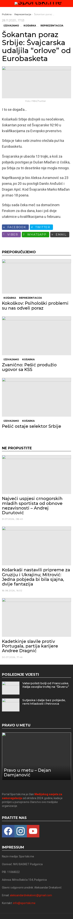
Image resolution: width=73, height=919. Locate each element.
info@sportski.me (24, 903)
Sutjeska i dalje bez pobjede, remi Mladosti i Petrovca (44, 701)
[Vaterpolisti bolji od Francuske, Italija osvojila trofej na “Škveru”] (10, 688)
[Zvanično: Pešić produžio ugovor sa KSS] (36, 335)
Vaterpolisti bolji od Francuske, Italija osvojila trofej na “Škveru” (45, 685)
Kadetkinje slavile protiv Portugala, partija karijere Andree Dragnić (30, 646)
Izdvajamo (11, 359)
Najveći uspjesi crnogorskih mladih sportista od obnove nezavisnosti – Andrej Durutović (32, 505)
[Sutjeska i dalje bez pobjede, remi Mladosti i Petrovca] (10, 704)
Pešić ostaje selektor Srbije (31, 426)
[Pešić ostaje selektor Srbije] (36, 397)
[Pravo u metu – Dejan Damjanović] (36, 756)
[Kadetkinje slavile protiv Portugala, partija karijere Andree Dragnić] (36, 617)
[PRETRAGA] (69, 3)
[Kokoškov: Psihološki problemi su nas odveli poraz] (36, 276)
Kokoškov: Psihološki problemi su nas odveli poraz (35, 306)
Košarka (10, 297)
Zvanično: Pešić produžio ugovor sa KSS (29, 367)
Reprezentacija (30, 297)
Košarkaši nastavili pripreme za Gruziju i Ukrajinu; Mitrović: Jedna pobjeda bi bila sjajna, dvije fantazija (36, 577)
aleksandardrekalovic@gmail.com (31, 895)
